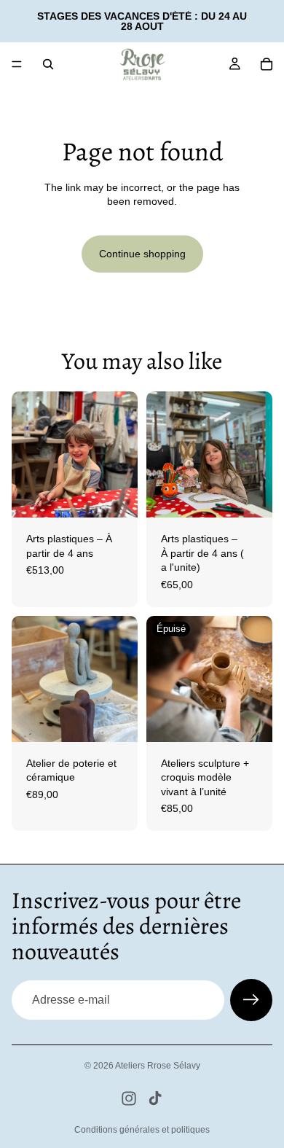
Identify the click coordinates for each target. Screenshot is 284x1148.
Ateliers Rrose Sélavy (157, 1066)
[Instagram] (129, 1098)
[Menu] (16, 64)
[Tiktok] (155, 1098)
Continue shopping (142, 253)
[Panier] (267, 64)
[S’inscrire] (251, 1000)
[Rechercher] (48, 64)
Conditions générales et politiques (142, 1130)
